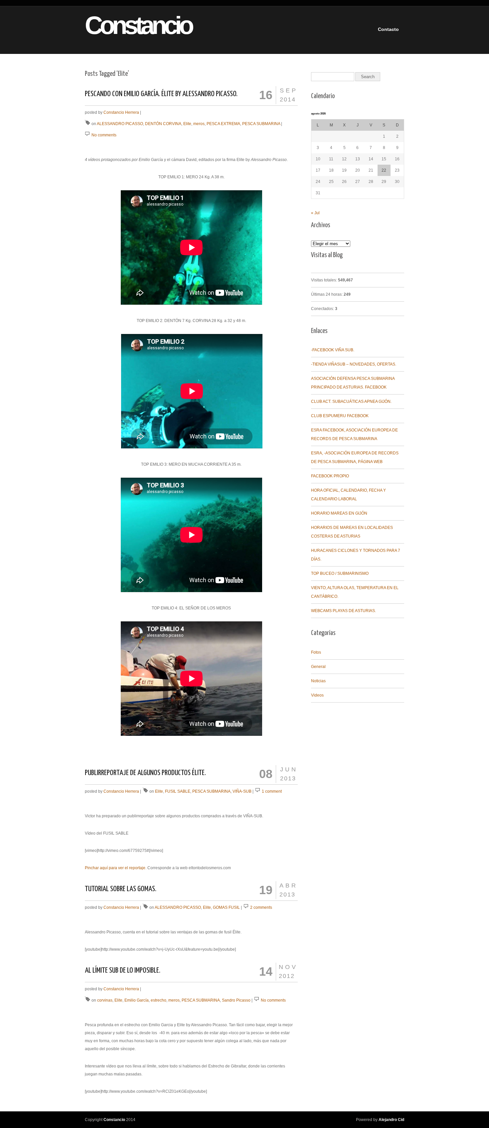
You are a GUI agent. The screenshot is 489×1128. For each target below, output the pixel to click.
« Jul (315, 213)
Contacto (388, 29)
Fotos (316, 652)
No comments (103, 135)
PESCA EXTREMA (223, 123)
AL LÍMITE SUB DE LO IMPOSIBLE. (122, 970)
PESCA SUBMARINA (261, 123)
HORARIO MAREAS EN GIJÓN (339, 513)
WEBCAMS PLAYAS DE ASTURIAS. (343, 610)
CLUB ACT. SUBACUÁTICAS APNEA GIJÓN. (351, 401)
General (318, 666)
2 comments (261, 907)
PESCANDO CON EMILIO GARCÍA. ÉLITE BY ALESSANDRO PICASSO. (161, 94)
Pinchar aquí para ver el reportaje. (115, 868)
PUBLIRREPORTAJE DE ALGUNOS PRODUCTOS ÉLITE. (145, 773)
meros (199, 123)
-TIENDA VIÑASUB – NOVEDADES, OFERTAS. (353, 364)
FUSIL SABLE (177, 791)
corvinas (104, 1000)
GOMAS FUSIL (226, 907)
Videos (317, 695)
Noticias (318, 681)
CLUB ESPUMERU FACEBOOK (340, 415)
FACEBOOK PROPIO (330, 476)
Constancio (127, 25)
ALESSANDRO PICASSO (120, 123)
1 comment (272, 791)
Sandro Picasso (236, 1000)
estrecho (158, 1000)
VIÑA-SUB (242, 791)
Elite (187, 123)
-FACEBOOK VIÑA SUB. (332, 350)
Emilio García (136, 1000)
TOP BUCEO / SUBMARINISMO (340, 573)
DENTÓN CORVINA (163, 123)
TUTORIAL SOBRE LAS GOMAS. (120, 889)
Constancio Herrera (121, 112)
